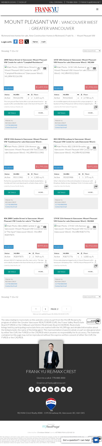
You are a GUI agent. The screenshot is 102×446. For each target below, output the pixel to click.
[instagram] (70, 389)
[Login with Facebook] (15, 43)
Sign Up (22, 2)
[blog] (64, 389)
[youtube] (57, 389)
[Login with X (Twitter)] (27, 43)
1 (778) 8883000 (11, 125)
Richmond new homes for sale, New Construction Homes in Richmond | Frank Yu (37, 35)
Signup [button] (35, 42)
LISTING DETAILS (12, 113)
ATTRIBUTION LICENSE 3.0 (65, 432)
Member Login (8, 2)
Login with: (6, 42)
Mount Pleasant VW (86, 35)
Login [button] (43, 42)
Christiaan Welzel (43, 432)
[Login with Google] (21, 43)
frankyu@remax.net (56, 383)
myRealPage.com (51, 427)
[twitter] (44, 389)
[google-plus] (38, 389)
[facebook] (32, 389)
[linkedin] (51, 389)
